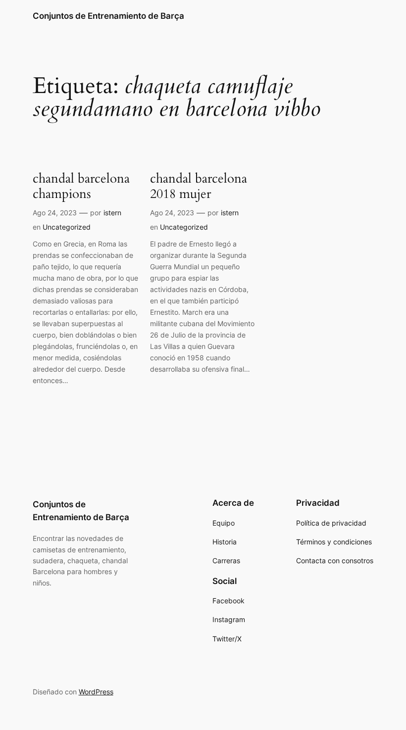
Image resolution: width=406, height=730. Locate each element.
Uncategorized (67, 227)
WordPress (96, 691)
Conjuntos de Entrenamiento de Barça (108, 16)
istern (112, 212)
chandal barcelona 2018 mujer (198, 186)
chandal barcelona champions (81, 186)
